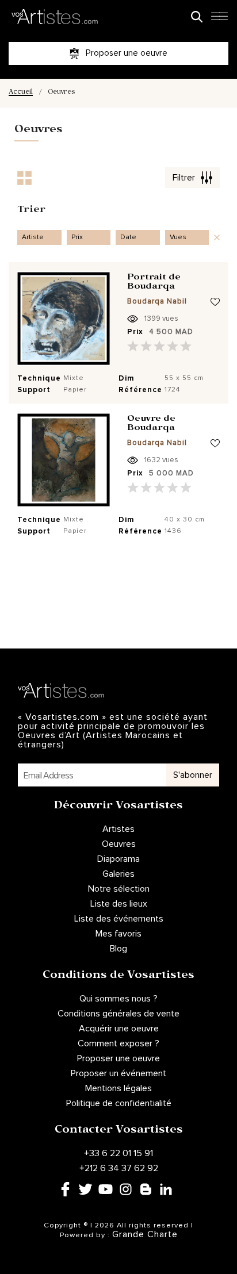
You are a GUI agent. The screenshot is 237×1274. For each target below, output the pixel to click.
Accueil (21, 93)
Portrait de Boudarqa (154, 283)
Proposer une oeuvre (118, 1058)
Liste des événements (118, 918)
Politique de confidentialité (118, 1103)
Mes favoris (118, 933)
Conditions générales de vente (118, 1013)
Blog (118, 948)
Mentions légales (118, 1088)
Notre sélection (119, 888)
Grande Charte (145, 1234)
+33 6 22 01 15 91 (118, 1153)
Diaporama (118, 859)
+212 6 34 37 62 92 (118, 1168)
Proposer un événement (118, 1073)
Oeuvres (119, 844)
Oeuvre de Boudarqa (151, 424)
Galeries (118, 873)
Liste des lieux (118, 903)
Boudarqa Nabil (157, 301)
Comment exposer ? (118, 1043)
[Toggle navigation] (219, 19)
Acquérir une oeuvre (119, 1028)
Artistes (118, 829)
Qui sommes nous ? (118, 998)
